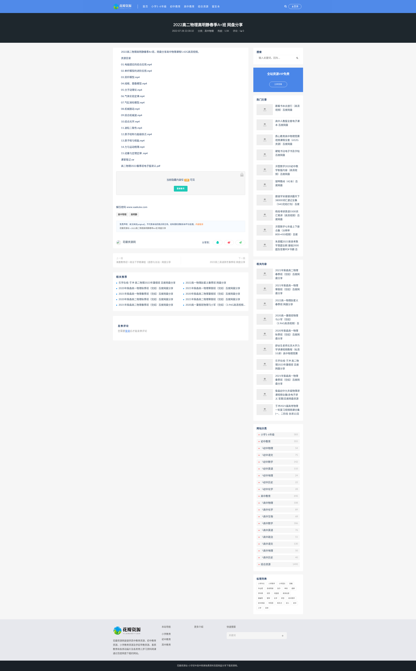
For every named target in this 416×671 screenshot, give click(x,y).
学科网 (260, 593)
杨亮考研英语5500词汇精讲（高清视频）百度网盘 (287, 215)
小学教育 (166, 634)
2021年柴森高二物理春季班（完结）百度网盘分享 (146, 305)
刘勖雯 (276, 593)
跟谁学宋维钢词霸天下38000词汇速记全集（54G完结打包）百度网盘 (287, 200)
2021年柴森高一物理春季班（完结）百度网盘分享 (146, 294)
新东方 (279, 603)
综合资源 (203, 6)
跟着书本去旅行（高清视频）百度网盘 (287, 108)
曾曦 (290, 584)
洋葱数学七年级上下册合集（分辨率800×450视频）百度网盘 (287, 231)
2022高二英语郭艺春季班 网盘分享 (227, 262)
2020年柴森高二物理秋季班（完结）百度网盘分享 (146, 299)
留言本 (216, 6)
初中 (294, 603)
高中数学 (291, 598)
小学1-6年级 (159, 6)
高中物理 (209, 31)
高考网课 (270, 588)
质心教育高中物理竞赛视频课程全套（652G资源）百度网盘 (287, 140)
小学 (259, 608)
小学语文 (282, 584)
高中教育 (189, 6)
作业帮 (260, 588)
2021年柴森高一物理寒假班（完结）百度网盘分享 (213, 288)
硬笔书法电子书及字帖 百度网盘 (287, 153)
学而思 (270, 603)
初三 (287, 603)
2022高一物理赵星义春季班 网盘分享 (206, 283)
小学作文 (261, 584)
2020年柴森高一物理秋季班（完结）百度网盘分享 (146, 288)
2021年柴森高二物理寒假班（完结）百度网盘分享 (213, 299)
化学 (275, 598)
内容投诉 (199, 224)
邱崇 (268, 593)
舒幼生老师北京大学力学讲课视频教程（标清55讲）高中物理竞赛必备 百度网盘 (287, 350)
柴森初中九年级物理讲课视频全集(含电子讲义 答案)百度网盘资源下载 (287, 395)
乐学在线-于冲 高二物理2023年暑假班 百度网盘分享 (147, 283)
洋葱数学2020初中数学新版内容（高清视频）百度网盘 (286, 170)
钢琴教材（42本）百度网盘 (286, 183)
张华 (278, 588)
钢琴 (268, 598)
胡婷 (293, 588)
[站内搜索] (285, 6)
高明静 (134, 214)
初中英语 (261, 603)
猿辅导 (260, 598)
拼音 (282, 598)
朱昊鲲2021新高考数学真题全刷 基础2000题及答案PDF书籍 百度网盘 (287, 245)
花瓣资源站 (124, 228)
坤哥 (286, 588)
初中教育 (175, 6)
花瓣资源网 (129, 242)
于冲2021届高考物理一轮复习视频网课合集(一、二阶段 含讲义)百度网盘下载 (287, 410)
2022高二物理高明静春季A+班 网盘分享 (148, 228)
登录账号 (181, 189)
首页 (145, 6)
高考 (266, 608)
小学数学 (271, 584)
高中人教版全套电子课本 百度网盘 (287, 123)
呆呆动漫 (286, 593)
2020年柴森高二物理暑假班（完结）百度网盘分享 (213, 294)
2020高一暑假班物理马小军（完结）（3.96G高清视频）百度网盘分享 (223, 305)
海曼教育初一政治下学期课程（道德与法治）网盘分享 (143, 262)
